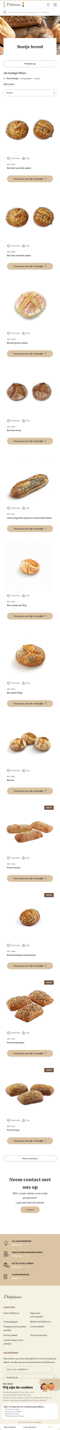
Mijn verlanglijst (48, 4)
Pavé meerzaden (15, 1042)
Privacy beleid (10, 1335)
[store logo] (13, 4)
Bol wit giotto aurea (17, 342)
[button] (30, 178)
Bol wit (10, 780)
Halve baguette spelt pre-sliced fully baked (29, 517)
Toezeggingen (10, 1321)
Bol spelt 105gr (14, 692)
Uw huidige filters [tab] (14, 73)
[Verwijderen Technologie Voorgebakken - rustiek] (4, 78)
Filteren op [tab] (30, 63)
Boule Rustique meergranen (21, 955)
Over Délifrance (11, 1313)
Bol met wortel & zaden (19, 168)
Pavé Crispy (13, 1130)
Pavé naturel (13, 867)
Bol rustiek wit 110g (17, 605)
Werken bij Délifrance (40, 1321)
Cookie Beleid (37, 1326)
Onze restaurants (38, 1335)
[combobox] (30, 12)
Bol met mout (14, 430)
